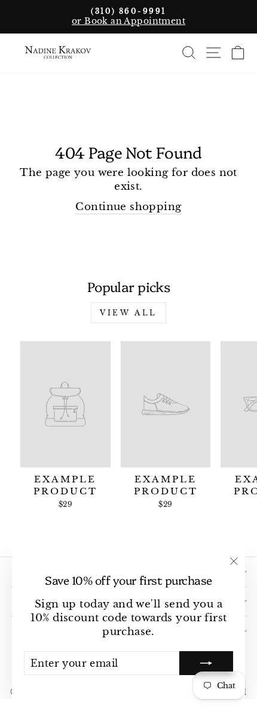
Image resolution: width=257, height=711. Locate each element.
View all (128, 312)
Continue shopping (128, 206)
